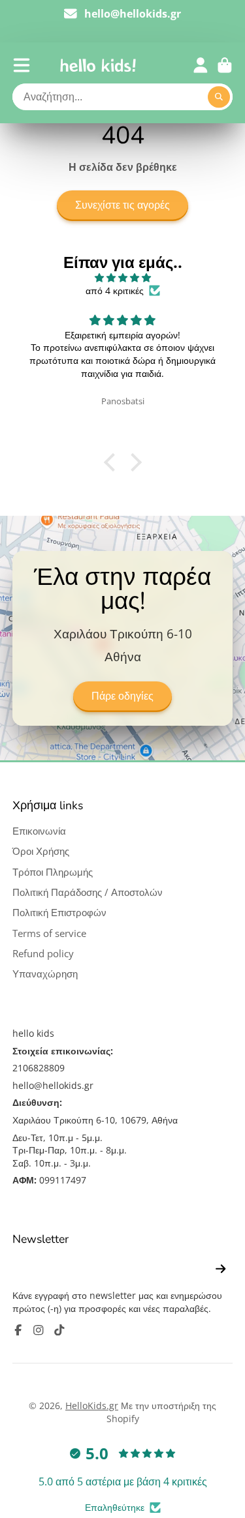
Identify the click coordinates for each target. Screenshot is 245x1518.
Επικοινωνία (39, 831)
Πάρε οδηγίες (122, 696)
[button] (112, 462)
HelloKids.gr (91, 1405)
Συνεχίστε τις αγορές (122, 205)
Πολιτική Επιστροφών (59, 912)
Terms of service (49, 933)
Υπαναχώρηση (45, 974)
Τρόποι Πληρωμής (52, 872)
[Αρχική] (98, 65)
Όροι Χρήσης (40, 851)
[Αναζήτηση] (219, 97)
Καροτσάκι (225, 65)
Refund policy (43, 953)
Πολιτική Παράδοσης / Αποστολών (87, 892)
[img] (122, 277)
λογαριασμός (200, 65)
